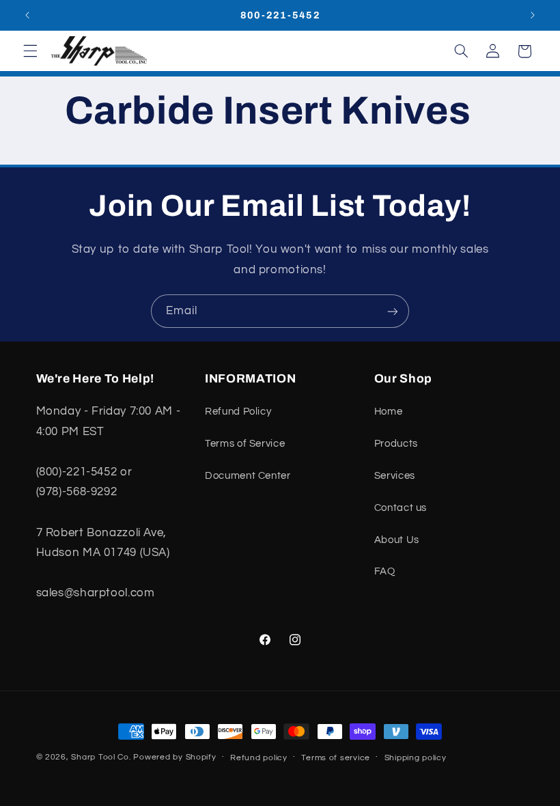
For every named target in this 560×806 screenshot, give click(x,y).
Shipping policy (415, 758)
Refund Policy (238, 411)
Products (396, 444)
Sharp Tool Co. (100, 757)
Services (394, 476)
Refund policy (259, 758)
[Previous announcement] (27, 15)
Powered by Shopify (174, 757)
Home (388, 411)
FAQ (384, 571)
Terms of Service (245, 444)
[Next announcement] (533, 15)
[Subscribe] (392, 311)
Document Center (247, 476)
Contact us (400, 508)
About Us (396, 540)
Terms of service (335, 758)
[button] (30, 51)
